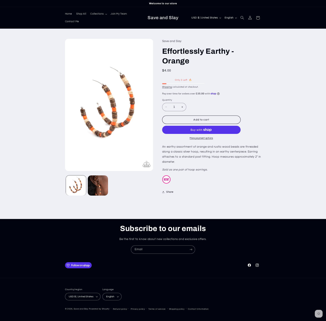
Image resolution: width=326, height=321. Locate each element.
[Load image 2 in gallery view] (98, 185)
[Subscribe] (191, 249)
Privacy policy (138, 309)
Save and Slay (81, 309)
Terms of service (157, 309)
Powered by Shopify (99, 309)
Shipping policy (177, 309)
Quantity (167, 100)
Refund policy (120, 309)
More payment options (201, 138)
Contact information (198, 309)
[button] (98, 14)
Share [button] (169, 192)
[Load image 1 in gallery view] (76, 185)
